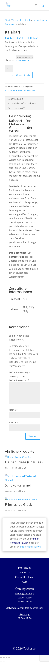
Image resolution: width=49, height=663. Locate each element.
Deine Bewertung (19, 372)
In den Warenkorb (19, 75)
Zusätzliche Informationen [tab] (22, 103)
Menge (10, 60)
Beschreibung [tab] (15, 98)
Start (7, 20)
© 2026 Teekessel (24, 648)
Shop (15, 20)
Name (13, 409)
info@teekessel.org (30, 546)
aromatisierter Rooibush (15, 90)
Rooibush (25, 20)
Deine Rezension (19, 380)
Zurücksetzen (23, 60)
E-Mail (13, 422)
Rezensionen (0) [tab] (16, 108)
